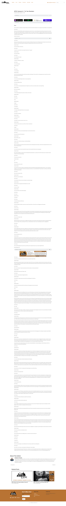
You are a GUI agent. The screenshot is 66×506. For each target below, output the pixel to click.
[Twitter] (53, 2)
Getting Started (36, 494)
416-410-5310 (47, 494)
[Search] (64, 2)
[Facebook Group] (12, 497)
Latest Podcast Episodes (37, 495)
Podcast (13, 483)
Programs (35, 493)
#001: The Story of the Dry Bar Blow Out (40, 482)
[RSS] (18, 497)
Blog (34, 496)
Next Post (54, 464)
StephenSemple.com (40, 461)
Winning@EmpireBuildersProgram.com (50, 493)
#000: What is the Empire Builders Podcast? (20, 482)
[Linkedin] (50, 2)
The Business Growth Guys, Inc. (33, 502)
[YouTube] (15, 497)
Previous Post (12, 464)
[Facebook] (47, 2)
